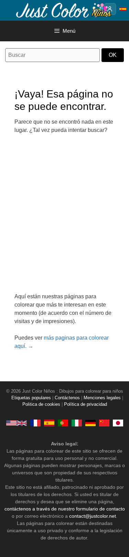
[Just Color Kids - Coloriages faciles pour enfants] (35, 423)
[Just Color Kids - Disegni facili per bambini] (77, 423)
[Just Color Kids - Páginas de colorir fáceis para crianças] (63, 423)
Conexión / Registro (110, 9)
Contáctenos (67, 397)
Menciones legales (102, 397)
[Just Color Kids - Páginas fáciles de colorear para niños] (49, 423)
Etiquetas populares (31, 397)
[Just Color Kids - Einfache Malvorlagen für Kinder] (90, 423)
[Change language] (122, 9)
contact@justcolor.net (92, 516)
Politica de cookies (41, 404)
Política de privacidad (85, 404)
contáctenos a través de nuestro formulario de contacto (64, 509)
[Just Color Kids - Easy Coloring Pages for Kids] (16, 423)
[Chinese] (104, 423)
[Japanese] (118, 423)
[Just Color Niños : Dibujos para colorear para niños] (63, 10)
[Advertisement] (64, 217)
